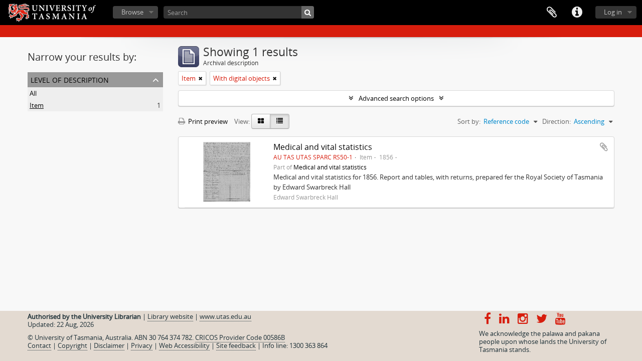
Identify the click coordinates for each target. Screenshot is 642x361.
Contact (39, 345)
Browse (132, 12)
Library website (170, 316)
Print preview (207, 121)
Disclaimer (109, 345)
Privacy (141, 345)
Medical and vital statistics (322, 146)
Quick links (576, 12)
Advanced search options (396, 98)
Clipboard (551, 12)
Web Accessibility (184, 345)
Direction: (556, 121)
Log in (613, 12)
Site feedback (236, 345)
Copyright (72, 345)
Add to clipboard (604, 147)
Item (37, 105)
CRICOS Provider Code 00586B (240, 337)
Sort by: (468, 121)
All (33, 93)
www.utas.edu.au (225, 316)
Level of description (70, 79)
